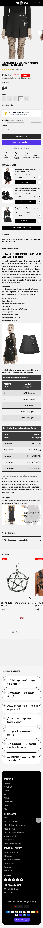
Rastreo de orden (9, 863)
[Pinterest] (14, 880)
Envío (13, 78)
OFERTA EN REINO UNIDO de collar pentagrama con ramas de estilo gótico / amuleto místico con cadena (17, 603)
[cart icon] (39, 3)
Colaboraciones (8, 856)
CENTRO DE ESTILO (9, 801)
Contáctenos (7, 867)
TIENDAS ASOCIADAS (12, 884)
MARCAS (6, 798)
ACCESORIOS (8, 790)
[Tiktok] (18, 880)
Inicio (3, 240)
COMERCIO (8, 779)
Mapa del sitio (8, 870)
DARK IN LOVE (11, 298)
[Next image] (40, 33)
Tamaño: (28, 174)
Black (20, 177)
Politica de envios (8, 532)
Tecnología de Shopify (29, 901)
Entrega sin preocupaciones (12, 843)
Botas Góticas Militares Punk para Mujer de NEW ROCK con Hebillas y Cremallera (27, 190)
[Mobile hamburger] (4, 3)
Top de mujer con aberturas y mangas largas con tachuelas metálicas (28, 170)
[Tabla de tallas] (39, 177)
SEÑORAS (7, 783)
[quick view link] (30, 598)
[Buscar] (35, 3)
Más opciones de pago (21, 148)
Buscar (6, 817)
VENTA (6, 805)
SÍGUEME (7, 875)
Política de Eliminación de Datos (14, 832)
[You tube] (22, 880)
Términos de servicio (10, 836)
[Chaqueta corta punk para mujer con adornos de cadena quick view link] (39, 221)
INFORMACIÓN (10, 813)
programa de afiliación (11, 852)
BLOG (5, 809)
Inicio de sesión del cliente (12, 859)
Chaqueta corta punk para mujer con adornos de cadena (28, 209)
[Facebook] (6, 880)
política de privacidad (10, 821)
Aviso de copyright (9, 839)
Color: (16, 174)
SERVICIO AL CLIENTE (13, 848)
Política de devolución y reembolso (15, 540)
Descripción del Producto (11, 248)
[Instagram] (10, 880)
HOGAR (6, 794)
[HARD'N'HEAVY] (21, 3)
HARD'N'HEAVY (17, 901)
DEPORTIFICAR (8, 892)
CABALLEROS (8, 787)
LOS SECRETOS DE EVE (11, 889)
